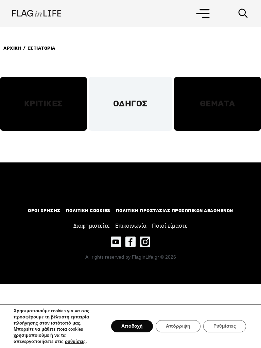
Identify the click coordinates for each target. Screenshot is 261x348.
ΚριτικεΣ (43, 104)
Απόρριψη (178, 326)
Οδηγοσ (130, 104)
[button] (203, 13)
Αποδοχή (132, 326)
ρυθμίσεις (75, 341)
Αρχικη (12, 48)
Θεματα (217, 104)
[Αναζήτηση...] (243, 13)
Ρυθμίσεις (224, 326)
